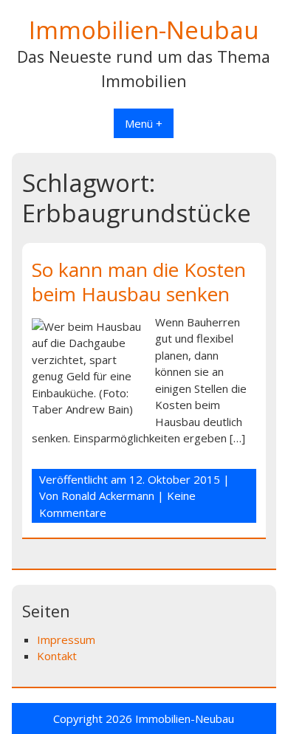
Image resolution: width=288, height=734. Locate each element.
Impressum (66, 639)
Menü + (143, 123)
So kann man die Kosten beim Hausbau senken (139, 281)
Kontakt (57, 655)
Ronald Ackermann (107, 495)
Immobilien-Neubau (144, 30)
